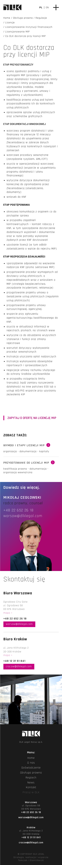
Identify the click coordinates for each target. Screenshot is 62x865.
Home (31, 758)
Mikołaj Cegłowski (31, 500)
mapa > (7, 613)
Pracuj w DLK (31, 792)
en (47, 7)
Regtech (31, 777)
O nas (31, 762)
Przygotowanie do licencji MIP (31, 469)
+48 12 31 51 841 (14, 661)
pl (40, 7)
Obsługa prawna (31, 772)
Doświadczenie (31, 767)
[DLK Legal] (12, 8)
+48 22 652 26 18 (18, 510)
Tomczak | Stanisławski (31, 860)
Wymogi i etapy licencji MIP (31, 450)
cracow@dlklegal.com (19, 666)
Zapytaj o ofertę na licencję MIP (31, 418)
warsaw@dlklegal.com (22, 515)
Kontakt (31, 787)
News (31, 782)
